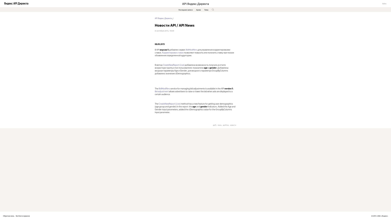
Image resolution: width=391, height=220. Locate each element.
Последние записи (185, 9)
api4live (226, 125)
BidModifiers (191, 49)
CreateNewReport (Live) (174, 64)
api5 (214, 125)
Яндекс (384, 216)
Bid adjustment (162, 91)
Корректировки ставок (173, 52)
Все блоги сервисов (23, 216)
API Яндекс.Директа (163, 18)
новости (233, 125)
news (219, 125)
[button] (384, 3)
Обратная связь (8, 216)
